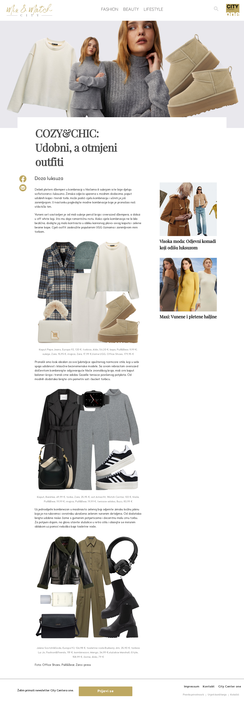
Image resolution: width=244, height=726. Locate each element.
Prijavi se (106, 691)
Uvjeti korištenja (217, 694)
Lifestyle (153, 9)
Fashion (109, 9)
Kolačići (234, 694)
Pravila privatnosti (193, 694)
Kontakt (209, 686)
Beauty (131, 9)
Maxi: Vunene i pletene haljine (188, 316)
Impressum (191, 686)
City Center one (229, 686)
